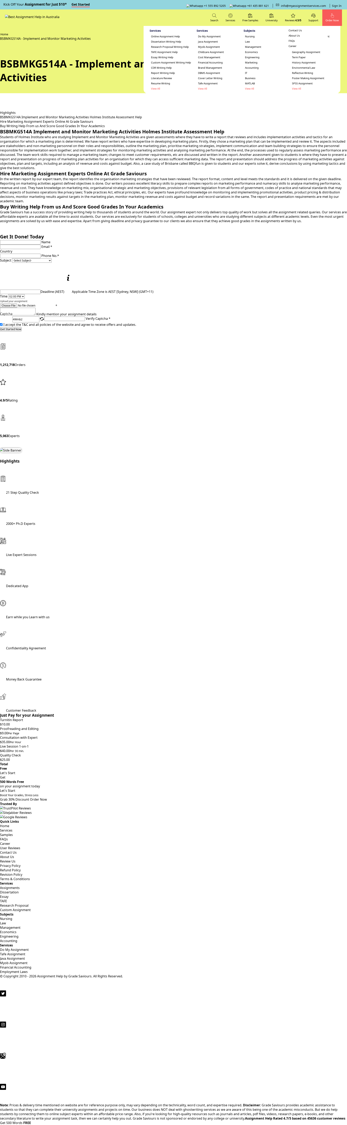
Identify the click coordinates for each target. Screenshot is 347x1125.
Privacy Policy (10, 865)
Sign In (337, 6)
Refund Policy (10, 870)
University (271, 20)
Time (3, 296)
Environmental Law (303, 67)
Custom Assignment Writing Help (171, 62)
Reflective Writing (302, 73)
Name (45, 242)
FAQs (292, 41)
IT (246, 73)
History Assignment (304, 62)
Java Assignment (208, 41)
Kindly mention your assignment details (66, 314)
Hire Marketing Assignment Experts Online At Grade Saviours (46, 121)
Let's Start (7, 773)
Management (253, 47)
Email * (46, 246)
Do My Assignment (209, 36)
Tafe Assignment (208, 83)
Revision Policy (11, 874)
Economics (251, 52)
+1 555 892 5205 (214, 6)
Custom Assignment (15, 910)
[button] (313, 17)
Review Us (7, 861)
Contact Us (295, 30)
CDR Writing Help (161, 67)
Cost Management (209, 57)
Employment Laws (14, 972)
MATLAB (250, 83)
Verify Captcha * (98, 318)
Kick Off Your (46, 4)
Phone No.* (50, 255)
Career (292, 46)
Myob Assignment (209, 47)
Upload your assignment (13, 301)
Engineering (252, 57)
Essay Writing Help (162, 57)
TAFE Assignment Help (164, 52)
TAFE (3, 901)
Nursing (250, 36)
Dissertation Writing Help (166, 41)
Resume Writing (160, 83)
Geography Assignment (306, 52)
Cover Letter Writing (210, 78)
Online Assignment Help (165, 36)
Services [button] (230, 20)
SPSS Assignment (302, 83)
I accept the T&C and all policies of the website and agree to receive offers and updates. (69, 324)
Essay (4, 896)
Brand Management (210, 67)
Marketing (251, 62)
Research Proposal (14, 905)
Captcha (6, 314)
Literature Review (161, 78)
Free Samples (250, 20)
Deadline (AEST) (52, 291)
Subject (5, 260)
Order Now (38, 799)
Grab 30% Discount (19, 797)
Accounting (252, 67)
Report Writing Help (163, 73)
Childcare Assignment (211, 52)
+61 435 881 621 (257, 6)
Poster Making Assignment (308, 78)
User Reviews (10, 848)
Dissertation (9, 892)
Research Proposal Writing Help (170, 47)
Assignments (10, 888)
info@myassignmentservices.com (303, 6)
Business (250, 78)
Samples (6, 835)
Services (6, 830)
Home (4, 826)
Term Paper (299, 57)
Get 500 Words (15, 1123)
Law (247, 41)
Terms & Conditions (15, 879)
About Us (294, 35)
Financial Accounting (210, 62)
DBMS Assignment (209, 73)
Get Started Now (10, 329)
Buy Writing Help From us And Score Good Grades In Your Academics (52, 126)
